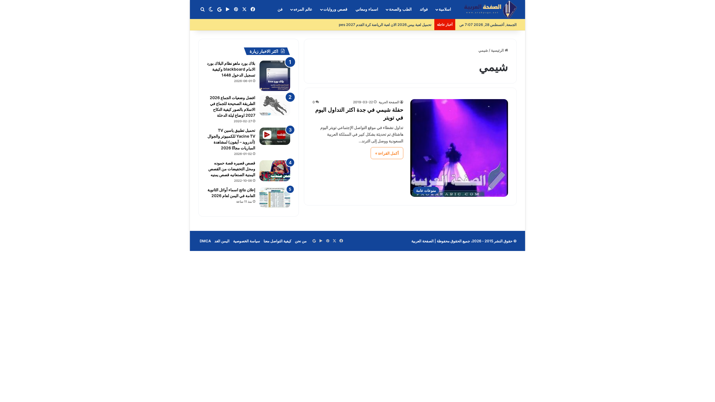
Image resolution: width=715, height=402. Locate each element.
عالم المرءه (303, 9)
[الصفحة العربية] (490, 10)
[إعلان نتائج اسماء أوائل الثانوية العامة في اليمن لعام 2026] (274, 197)
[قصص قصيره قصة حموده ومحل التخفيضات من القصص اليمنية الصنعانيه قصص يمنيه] (274, 170)
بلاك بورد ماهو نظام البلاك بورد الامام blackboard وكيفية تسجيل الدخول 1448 (231, 69)
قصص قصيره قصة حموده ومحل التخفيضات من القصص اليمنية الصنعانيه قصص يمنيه (231, 169)
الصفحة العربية (389, 102)
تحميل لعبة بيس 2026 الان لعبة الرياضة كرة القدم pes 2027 (385, 24)
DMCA (205, 241)
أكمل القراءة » (387, 153)
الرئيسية (498, 50)
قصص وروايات (335, 9)
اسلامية (445, 9)
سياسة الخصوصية (246, 241)
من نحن (301, 241)
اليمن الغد (222, 241)
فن (280, 9)
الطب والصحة (400, 9)
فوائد (424, 9)
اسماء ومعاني (367, 9)
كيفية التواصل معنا (277, 241)
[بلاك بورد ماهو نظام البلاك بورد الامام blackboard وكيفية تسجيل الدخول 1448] (274, 76)
